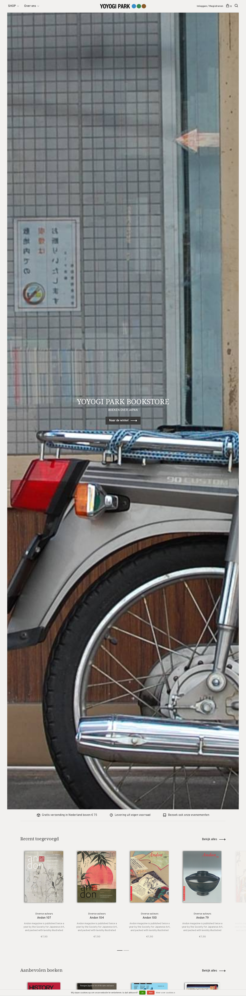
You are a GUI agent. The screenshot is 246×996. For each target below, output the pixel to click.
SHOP (12, 6)
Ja (142, 992)
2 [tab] (127, 950)
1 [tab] (121, 950)
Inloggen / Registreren (210, 6)
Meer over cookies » (165, 992)
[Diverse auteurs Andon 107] (44, 876)
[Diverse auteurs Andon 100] (149, 876)
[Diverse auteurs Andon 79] (202, 876)
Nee (151, 992)
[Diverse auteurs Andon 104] (96, 876)
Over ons (30, 6)
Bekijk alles (209, 839)
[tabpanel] (44, 896)
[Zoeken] (237, 6)
